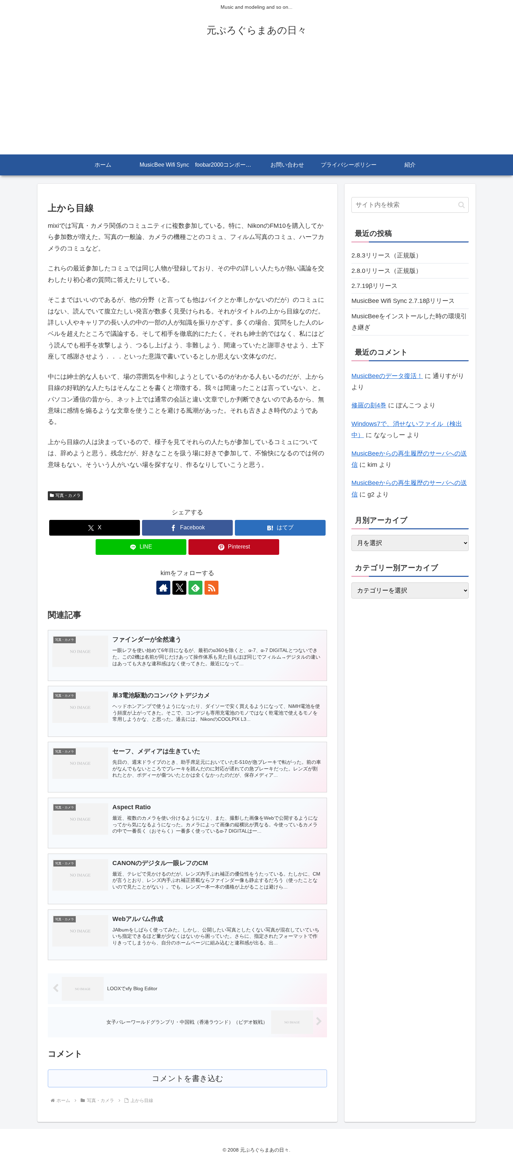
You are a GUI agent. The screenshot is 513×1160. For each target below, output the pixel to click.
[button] (461, 205)
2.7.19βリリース (374, 285)
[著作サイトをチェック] (163, 588)
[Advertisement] (256, 102)
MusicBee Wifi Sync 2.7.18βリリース (403, 300)
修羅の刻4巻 (368, 405)
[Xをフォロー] (179, 588)
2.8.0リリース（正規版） (386, 270)
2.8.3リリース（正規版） (386, 255)
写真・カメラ (68, 495)
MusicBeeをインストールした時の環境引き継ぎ (409, 322)
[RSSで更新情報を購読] (211, 588)
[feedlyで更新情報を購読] (195, 588)
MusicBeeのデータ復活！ (387, 375)
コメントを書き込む (187, 1078)
